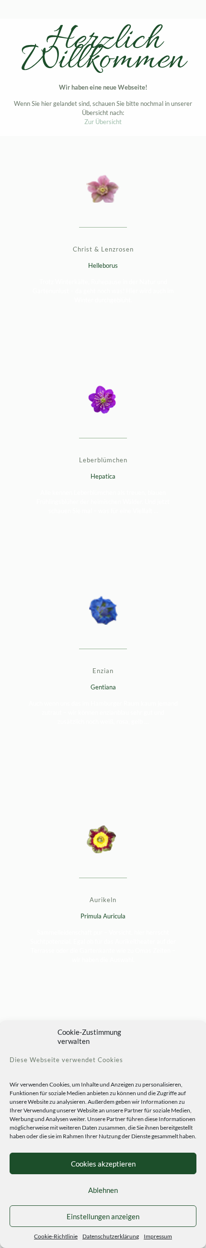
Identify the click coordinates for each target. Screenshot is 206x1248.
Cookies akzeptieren (103, 1163)
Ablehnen (103, 1190)
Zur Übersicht (103, 122)
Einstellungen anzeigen (103, 1216)
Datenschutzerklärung (110, 1236)
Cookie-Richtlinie (56, 1236)
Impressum (158, 1236)
